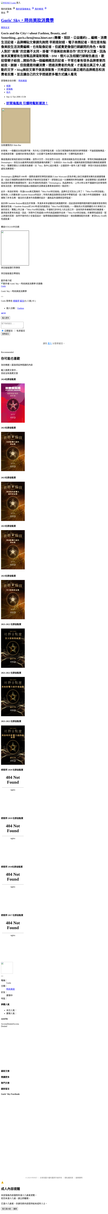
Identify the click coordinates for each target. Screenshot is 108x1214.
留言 (22, 301)
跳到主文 (5, 27)
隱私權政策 (69, 1178)
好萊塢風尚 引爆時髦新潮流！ (27, 103)
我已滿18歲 (6, 1209)
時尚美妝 (22, 81)
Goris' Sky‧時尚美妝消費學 (27, 20)
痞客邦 (16, 301)
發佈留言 (5, 334)
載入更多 (5, 318)
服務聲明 (79, 1178)
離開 (15, 1209)
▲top (3, 313)
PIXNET (34, 1178)
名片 (8, 92)
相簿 (8, 86)
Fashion (20, 308)
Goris (3, 286)
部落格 (9, 89)
